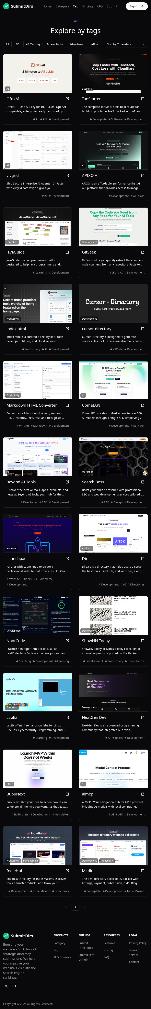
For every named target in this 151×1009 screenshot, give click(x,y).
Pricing (87, 6)
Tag (75, 6)
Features (109, 943)
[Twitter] (6, 986)
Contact (134, 962)
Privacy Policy (137, 943)
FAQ (100, 6)
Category (62, 6)
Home (47, 6)
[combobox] (126, 44)
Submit (112, 6)
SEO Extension (62, 957)
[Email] (14, 986)
